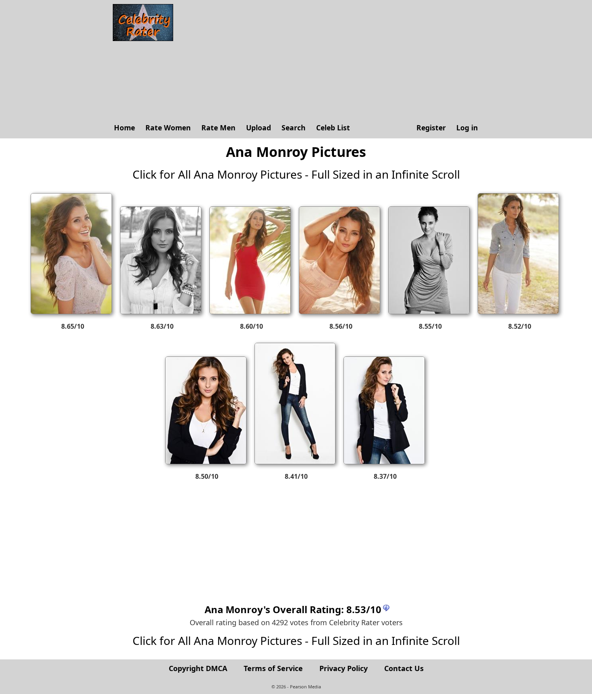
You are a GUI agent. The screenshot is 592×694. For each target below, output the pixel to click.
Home (124, 127)
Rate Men (218, 127)
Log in (467, 127)
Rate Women (168, 127)
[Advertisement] (330, 60)
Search (294, 127)
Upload (258, 127)
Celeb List (333, 127)
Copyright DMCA (198, 668)
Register (431, 127)
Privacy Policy (343, 668)
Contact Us (404, 668)
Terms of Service (273, 668)
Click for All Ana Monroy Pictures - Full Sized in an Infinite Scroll (296, 174)
